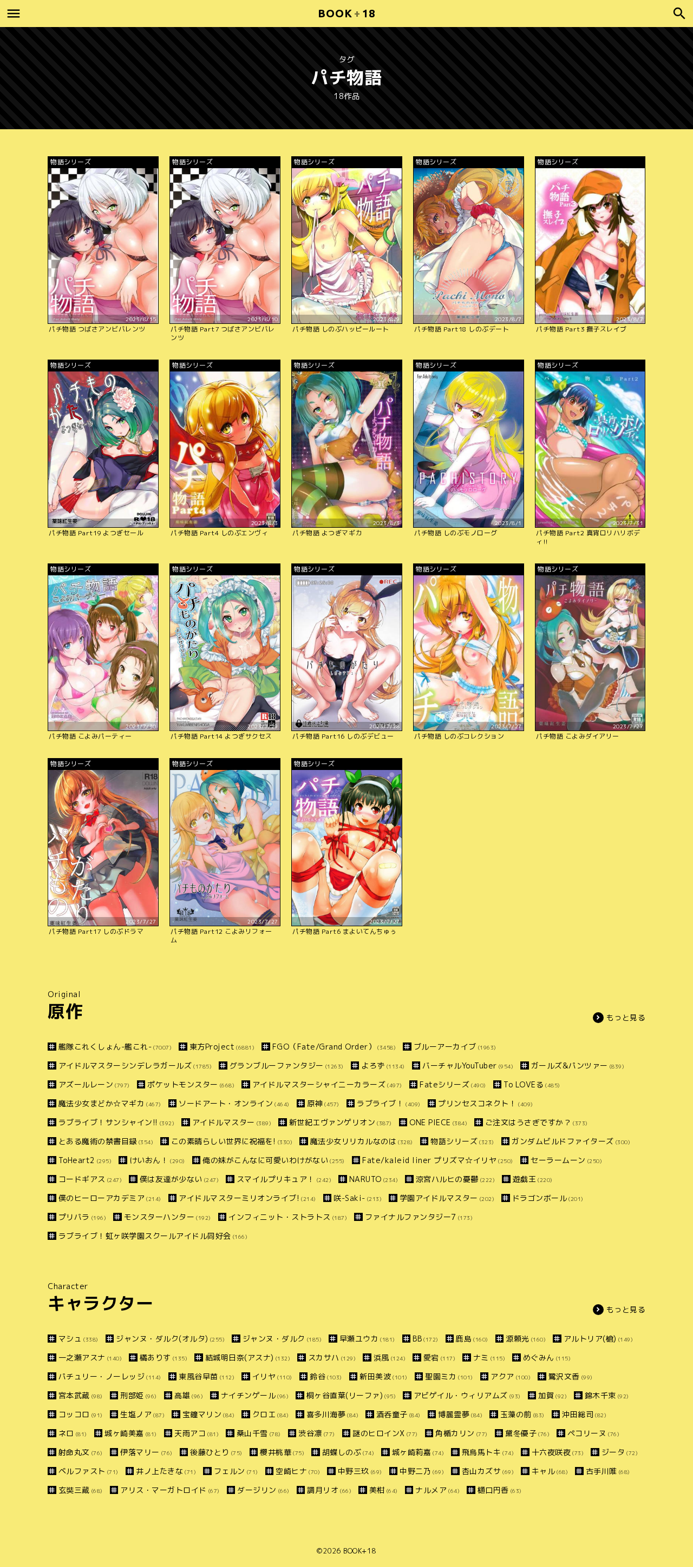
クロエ (270, 1414)
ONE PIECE (438, 1122)
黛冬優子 (527, 1433)
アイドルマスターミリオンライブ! (247, 1198)
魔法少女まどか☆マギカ (109, 1103)
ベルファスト (88, 1471)
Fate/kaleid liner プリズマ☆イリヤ (437, 1160)
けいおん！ (157, 1160)
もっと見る (626, 1017)
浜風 (390, 1357)
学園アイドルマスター (447, 1198)
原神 (323, 1103)
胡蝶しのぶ (348, 1452)
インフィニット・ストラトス (287, 1217)
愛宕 (439, 1357)
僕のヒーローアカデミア (109, 1198)
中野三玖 (360, 1471)
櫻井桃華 (282, 1452)
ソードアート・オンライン (234, 1103)
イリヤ (272, 1376)
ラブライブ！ (389, 1103)
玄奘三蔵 (80, 1490)
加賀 (552, 1395)
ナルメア (437, 1490)
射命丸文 (80, 1452)
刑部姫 (138, 1395)
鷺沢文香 (570, 1376)
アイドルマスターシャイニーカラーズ (327, 1084)
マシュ (78, 1338)
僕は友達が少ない (179, 1179)
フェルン (236, 1471)
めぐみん (547, 1357)
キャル (550, 1471)
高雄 (188, 1395)
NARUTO (373, 1179)
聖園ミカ (449, 1376)
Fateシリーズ (453, 1084)
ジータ (620, 1452)
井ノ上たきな (166, 1471)
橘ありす (163, 1357)
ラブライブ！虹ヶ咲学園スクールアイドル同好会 (152, 1236)
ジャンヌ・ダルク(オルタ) (170, 1338)
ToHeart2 (85, 1160)
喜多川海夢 (332, 1414)
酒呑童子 (398, 1414)
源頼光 (526, 1338)
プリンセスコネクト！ (485, 1103)
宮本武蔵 (80, 1395)
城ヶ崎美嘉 (130, 1433)
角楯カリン (461, 1433)
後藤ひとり (216, 1452)
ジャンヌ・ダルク (282, 1338)
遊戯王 (533, 1179)
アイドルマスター (231, 1122)
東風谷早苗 (206, 1376)
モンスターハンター (167, 1217)
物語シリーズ (462, 1141)
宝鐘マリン (208, 1414)
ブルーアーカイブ (455, 1046)
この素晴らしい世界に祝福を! (231, 1141)
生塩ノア (142, 1414)
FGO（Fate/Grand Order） (334, 1046)
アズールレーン (94, 1084)
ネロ (72, 1433)
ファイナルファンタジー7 (419, 1217)
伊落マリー (146, 1452)
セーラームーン (566, 1160)
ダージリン (263, 1490)
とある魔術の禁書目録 (105, 1141)
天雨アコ (196, 1433)
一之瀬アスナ (90, 1357)
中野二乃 (422, 1471)
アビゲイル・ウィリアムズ (467, 1395)
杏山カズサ (488, 1471)
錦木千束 (607, 1395)
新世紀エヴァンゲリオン (340, 1122)
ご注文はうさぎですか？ (536, 1122)
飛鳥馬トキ (488, 1452)
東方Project (221, 1046)
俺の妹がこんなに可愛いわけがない (273, 1160)
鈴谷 (326, 1376)
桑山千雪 (259, 1433)
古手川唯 (608, 1471)
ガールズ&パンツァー (577, 1065)
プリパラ (82, 1217)
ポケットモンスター (190, 1084)
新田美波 (383, 1376)
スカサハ (332, 1357)
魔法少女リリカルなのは (361, 1141)
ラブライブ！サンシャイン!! (116, 1122)
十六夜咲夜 (558, 1452)
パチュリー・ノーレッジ (109, 1376)
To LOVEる (532, 1084)
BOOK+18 (359, 1551)
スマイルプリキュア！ (284, 1179)
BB (426, 1338)
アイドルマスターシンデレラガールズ (135, 1065)
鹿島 (472, 1338)
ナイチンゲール (255, 1395)
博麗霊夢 (460, 1414)
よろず (383, 1065)
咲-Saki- (358, 1198)
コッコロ (80, 1414)
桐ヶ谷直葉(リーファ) (351, 1395)
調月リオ (329, 1490)
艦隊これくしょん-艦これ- (115, 1046)
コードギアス (90, 1179)
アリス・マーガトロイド (170, 1490)
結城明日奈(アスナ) (247, 1357)
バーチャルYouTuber (467, 1065)
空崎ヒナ (298, 1471)
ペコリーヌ (593, 1433)
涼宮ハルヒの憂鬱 (455, 1179)
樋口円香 (500, 1490)
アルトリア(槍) (598, 1338)
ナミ (489, 1357)
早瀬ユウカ (367, 1338)
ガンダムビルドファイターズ (571, 1141)
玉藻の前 (522, 1414)
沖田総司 (584, 1414)
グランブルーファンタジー (287, 1065)
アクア (511, 1376)
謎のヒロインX (385, 1433)
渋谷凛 (316, 1433)
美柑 (383, 1490)
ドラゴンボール (548, 1198)
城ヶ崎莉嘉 (418, 1452)
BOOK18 (346, 13)
